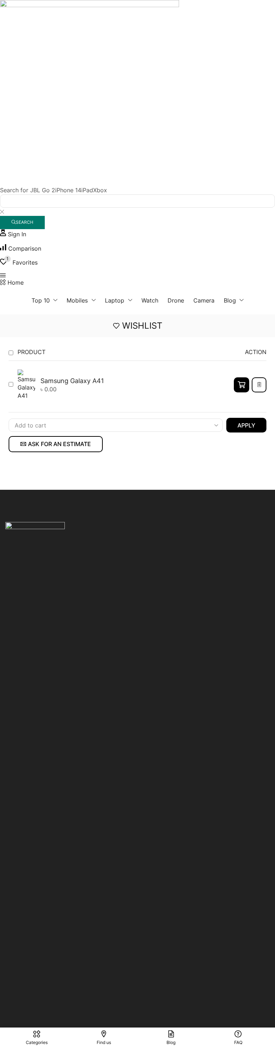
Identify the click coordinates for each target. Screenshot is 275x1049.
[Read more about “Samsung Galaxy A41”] (241, 384)
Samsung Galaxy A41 (72, 381)
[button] (13, 234)
